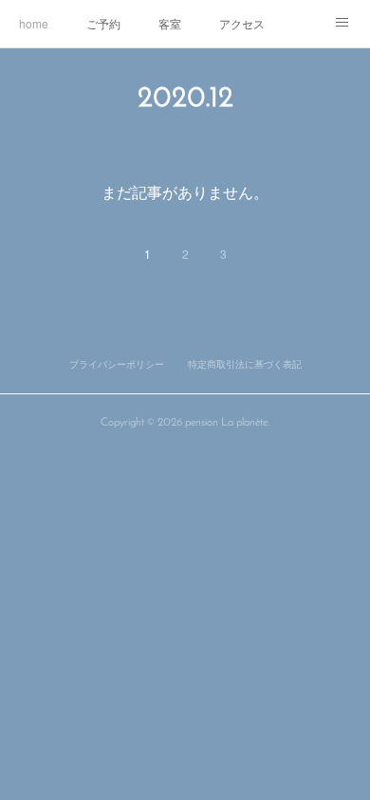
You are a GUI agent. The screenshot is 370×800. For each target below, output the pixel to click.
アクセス (242, 23)
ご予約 (103, 23)
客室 (169, 23)
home (33, 23)
